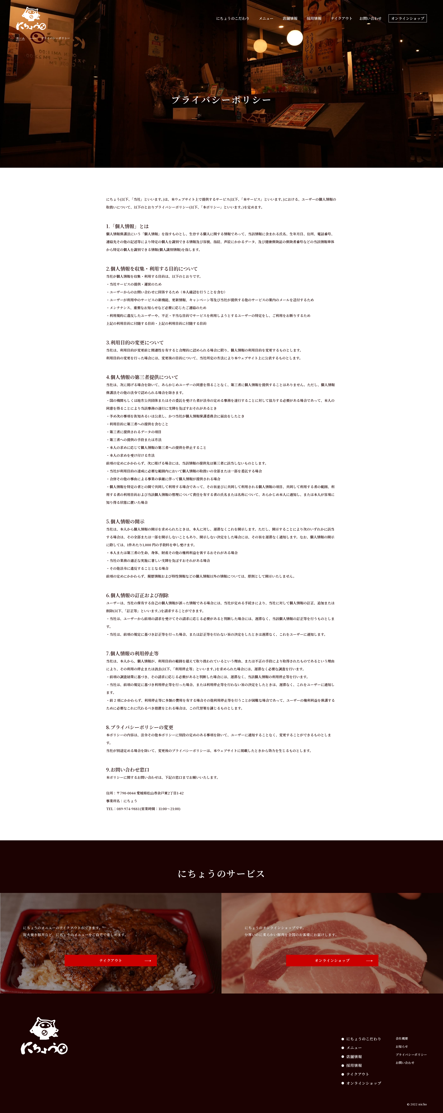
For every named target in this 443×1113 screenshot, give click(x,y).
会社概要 (402, 1038)
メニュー (266, 18)
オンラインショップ (407, 18)
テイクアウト (342, 18)
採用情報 (314, 18)
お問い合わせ (370, 18)
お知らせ (402, 1046)
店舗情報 (290, 18)
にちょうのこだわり (232, 18)
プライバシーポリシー (411, 1054)
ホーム (20, 38)
